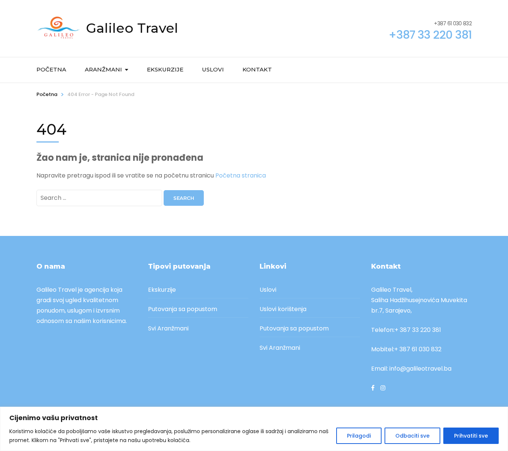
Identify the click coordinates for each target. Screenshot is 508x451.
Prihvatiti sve (471, 435)
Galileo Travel (132, 28)
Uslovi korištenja (283, 309)
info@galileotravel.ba (420, 368)
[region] (254, 429)
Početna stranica (240, 175)
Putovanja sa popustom (182, 309)
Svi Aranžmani (168, 328)
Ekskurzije (165, 69)
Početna (51, 69)
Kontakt (257, 69)
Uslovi (213, 69)
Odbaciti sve (412, 435)
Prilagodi (359, 435)
